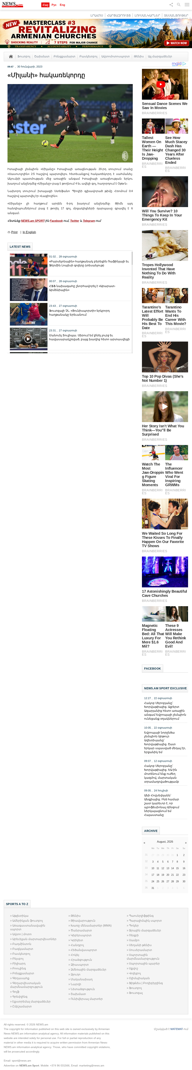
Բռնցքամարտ (64, 56)
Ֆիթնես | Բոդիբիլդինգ (146, 983)
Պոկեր (134, 925)
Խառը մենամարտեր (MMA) (91, 925)
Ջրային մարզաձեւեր (145, 930)
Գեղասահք (20, 978)
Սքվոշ (133, 968)
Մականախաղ (82, 979)
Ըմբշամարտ (22, 1006)
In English (29, 232)
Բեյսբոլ (17, 958)
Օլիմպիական (139, 978)
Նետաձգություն (83, 989)
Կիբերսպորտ (81, 935)
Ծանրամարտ (81, 930)
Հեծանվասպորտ (84, 950)
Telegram (89, 220)
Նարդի (76, 984)
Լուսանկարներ (147, 15)
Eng (62, 4)
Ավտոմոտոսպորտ (115, 56)
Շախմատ (42, 56)
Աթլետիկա (20, 915)
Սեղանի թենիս (140, 945)
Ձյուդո (75, 974)
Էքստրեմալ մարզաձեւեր (31, 1001)
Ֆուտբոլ (23, 56)
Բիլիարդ (19, 963)
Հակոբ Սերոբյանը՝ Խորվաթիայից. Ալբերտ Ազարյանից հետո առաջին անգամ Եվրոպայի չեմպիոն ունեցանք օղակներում (165, 710)
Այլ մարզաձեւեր (160, 56)
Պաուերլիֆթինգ (141, 915)
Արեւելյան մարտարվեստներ (34, 939)
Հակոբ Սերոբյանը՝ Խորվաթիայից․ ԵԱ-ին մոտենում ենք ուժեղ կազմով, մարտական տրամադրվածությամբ (161, 773)
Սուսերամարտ (140, 950)
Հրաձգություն (81, 959)
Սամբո (134, 940)
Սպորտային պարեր (144, 963)
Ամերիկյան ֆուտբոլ (27, 920)
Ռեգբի (134, 935)
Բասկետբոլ (88, 56)
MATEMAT (176, 1029)
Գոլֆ (15, 991)
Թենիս (139, 56)
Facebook (56, 220)
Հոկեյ (75, 954)
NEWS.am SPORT (32, 220)
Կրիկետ (77, 940)
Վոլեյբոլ (135, 973)
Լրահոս (97, 15)
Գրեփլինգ (19, 996)
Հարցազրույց (119, 15)
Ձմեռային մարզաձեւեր (88, 969)
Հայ (45, 4)
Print (14, 232)
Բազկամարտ (22, 948)
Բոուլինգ (19, 968)
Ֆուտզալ (136, 992)
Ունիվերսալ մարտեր (87, 998)
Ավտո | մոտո (22, 934)
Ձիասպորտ (80, 964)
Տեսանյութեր (176, 15)
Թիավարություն (83, 920)
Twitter (74, 220)
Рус (54, 4)
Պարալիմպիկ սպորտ (145, 920)
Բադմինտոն (21, 943)
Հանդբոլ (77, 945)
